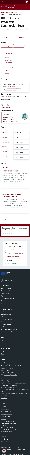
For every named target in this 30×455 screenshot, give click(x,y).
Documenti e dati (5, 291)
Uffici (15, 12)
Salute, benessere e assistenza (9, 329)
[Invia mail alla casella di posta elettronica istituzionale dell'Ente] (11, 372)
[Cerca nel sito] (25, 7)
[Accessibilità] (4, 451)
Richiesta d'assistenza (6, 431)
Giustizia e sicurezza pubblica (8, 322)
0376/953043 (11, 86)
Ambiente (3, 312)
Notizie (2, 340)
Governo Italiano (5, 409)
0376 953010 (10, 119)
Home (2, 12)
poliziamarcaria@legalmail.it (8, 387)
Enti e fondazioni (5, 293)
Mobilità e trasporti (6, 327)
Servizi (18, 447)
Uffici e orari (4, 395)
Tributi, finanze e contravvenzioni (9, 332)
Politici (2, 301)
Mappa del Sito (21, 449)
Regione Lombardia (6, 1)
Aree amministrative (6, 288)
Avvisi (2, 343)
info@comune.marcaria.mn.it (14, 88)
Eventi (2, 354)
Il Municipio (6, 114)
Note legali (3, 419)
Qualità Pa (3, 406)
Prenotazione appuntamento (8, 429)
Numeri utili (4, 398)
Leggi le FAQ (4, 425)
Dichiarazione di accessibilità (8, 421)
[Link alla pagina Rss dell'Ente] (7, 439)
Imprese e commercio (6, 324)
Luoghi (2, 351)
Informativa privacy (6, 416)
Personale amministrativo (7, 298)
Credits (9, 449)
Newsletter (4, 441)
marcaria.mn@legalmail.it (11, 121)
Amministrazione (9, 12)
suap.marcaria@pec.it (10, 90)
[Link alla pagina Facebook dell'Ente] (2, 439)
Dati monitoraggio (5, 447)
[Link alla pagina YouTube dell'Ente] (5, 439)
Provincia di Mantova (6, 414)
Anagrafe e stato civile (6, 314)
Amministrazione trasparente (8, 424)
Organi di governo (5, 296)
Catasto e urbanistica (6, 319)
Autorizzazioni (4, 317)
